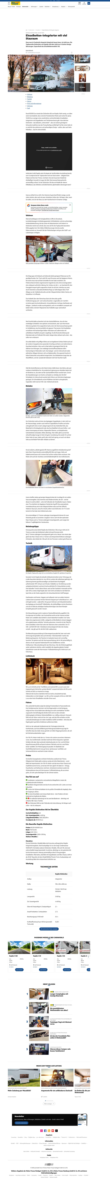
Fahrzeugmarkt (71, 6)
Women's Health (53, 1177)
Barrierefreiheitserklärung (54, 1143)
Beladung (30, 97)
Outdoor (80, 1175)
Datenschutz (35, 1143)
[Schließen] (70, 205)
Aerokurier (11, 1175)
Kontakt (13, 1143)
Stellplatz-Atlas (56, 1137)
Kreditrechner (72, 1137)
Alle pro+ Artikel (11, 6)
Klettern (51, 1175)
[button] (41, 73)
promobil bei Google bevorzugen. (50, 210)
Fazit (28, 108)
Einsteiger (18, 6)
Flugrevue (45, 1175)
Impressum (64, 1143)
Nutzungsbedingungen (25, 1143)
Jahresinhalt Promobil (57, 1151)
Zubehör (41, 6)
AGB (17, 1143)
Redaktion (83, 1143)
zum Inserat (19, 969)
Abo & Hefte (26, 1151)
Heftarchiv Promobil (35, 1151)
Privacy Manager (43, 1143)
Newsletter (20, 1137)
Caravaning (13, 1137)
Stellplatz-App (31, 1137)
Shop (25, 1137)
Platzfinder (47, 6)
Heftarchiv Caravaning (46, 1151)
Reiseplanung (55, 6)
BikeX (28, 1175)
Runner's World (44, 1177)
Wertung (29, 106)
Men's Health (65, 1175)
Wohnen (29, 94)
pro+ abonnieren (40, 1137)
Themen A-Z (64, 1137)
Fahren (29, 101)
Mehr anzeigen (48, 1103)
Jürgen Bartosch (29, 50)
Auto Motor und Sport (21, 1175)
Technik (29, 99)
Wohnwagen (34, 6)
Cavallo (39, 1175)
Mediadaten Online (44, 1157)
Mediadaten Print (54, 1157)
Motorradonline (73, 1175)
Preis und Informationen (34, 103)
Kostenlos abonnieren (21, 1123)
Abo (51, 0)
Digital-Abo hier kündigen (74, 1143)
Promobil (86, 1175)
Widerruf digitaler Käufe (49, 1145)
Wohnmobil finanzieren (81, 1137)
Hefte (54, 0)
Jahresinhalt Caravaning (69, 1151)
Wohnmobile (25, 6)
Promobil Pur (48, 1137)
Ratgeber (63, 6)
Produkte (58, 0)
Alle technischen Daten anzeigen (49, 929)
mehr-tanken (57, 1175)
